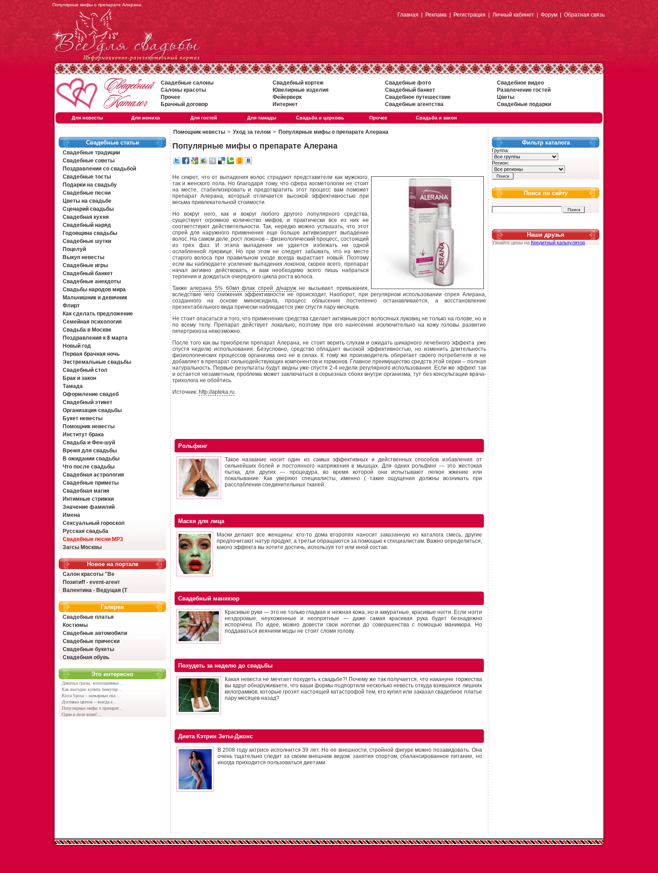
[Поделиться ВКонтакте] (248, 162)
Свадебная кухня (86, 217)
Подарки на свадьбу (90, 185)
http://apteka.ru (217, 392)
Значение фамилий (89, 507)
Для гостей (203, 117)
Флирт (71, 305)
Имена (71, 515)
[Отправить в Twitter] (176, 162)
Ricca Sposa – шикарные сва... (90, 695)
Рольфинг (192, 446)
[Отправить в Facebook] (185, 162)
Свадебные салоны (187, 83)
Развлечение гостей (524, 90)
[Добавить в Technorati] (230, 162)
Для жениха (145, 117)
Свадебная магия (86, 491)
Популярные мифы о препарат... (92, 708)
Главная (408, 15)
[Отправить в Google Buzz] (203, 162)
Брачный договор (184, 104)
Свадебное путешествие (418, 97)
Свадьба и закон (436, 117)
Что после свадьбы (89, 467)
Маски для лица (201, 521)
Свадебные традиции (91, 152)
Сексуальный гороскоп (93, 523)
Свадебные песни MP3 (93, 539)
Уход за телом (252, 132)
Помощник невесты (89, 426)
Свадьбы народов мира (94, 289)
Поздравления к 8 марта (95, 338)
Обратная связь (584, 15)
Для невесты (87, 117)
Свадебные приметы (91, 483)
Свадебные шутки (87, 241)
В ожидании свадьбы (91, 459)
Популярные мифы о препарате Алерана (333, 132)
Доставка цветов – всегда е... (89, 701)
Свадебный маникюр (208, 598)
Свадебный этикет (87, 402)
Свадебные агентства (414, 104)
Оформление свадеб (91, 394)
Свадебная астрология (93, 475)
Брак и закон (79, 378)
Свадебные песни (87, 193)
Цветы (505, 97)
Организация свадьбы (92, 410)
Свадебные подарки (524, 104)
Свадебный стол (85, 370)
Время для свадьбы (90, 450)
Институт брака (83, 434)
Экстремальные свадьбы (97, 362)
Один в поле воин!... (81, 714)
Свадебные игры (85, 265)
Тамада (73, 386)
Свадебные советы (89, 161)
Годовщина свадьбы (90, 233)
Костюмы (75, 625)
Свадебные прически (91, 641)
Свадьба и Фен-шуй (89, 442)
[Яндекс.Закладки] (239, 162)
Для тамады (261, 117)
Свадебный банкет (410, 90)
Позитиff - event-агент (91, 582)
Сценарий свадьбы (88, 209)
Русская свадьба (85, 531)
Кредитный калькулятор (558, 242)
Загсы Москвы (82, 547)
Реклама (436, 15)
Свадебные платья (88, 617)
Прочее (170, 97)
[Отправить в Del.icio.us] (221, 162)
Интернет (285, 104)
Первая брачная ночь (91, 354)
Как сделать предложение (98, 314)
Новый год (77, 346)
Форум (549, 15)
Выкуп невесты (83, 257)
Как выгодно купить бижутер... (92, 689)
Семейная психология (92, 322)
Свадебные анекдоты (92, 281)
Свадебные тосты (87, 177)
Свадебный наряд (87, 225)
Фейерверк (287, 97)
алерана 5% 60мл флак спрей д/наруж (243, 288)
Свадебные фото (408, 83)
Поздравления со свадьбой (99, 169)
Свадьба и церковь (320, 117)
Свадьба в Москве (87, 330)
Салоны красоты (183, 90)
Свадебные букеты (88, 649)
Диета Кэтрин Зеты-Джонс (215, 736)
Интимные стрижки (88, 499)
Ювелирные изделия (301, 90)
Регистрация (469, 15)
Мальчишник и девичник (95, 297)
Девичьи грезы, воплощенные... (92, 683)
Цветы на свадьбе (87, 201)
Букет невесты (83, 418)
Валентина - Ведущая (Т (95, 590)
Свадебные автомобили (95, 633)
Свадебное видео (520, 83)
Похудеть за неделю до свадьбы (225, 665)
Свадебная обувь (86, 657)
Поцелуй (74, 249)
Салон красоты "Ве (89, 574)
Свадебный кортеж (298, 83)
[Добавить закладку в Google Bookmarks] (194, 162)
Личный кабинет (513, 15)
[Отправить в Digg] (212, 162)
